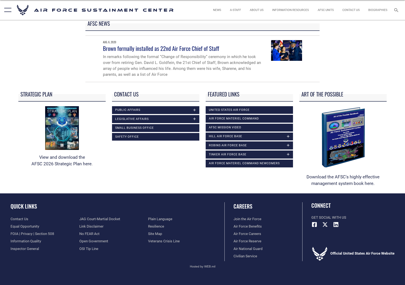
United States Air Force (229, 110)
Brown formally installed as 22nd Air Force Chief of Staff (161, 48)
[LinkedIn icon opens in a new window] (336, 224)
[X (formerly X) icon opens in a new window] (325, 224)
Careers (243, 206)
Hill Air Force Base (225, 136)
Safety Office (127, 136)
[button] (7, 10)
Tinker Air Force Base (227, 154)
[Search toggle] (397, 10)
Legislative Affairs (132, 119)
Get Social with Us (328, 218)
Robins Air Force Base (228, 145)
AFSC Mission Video (225, 127)
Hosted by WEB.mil (202, 266)
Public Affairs (127, 110)
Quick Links (24, 206)
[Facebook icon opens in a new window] (314, 224)
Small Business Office (134, 128)
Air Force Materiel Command (234, 118)
